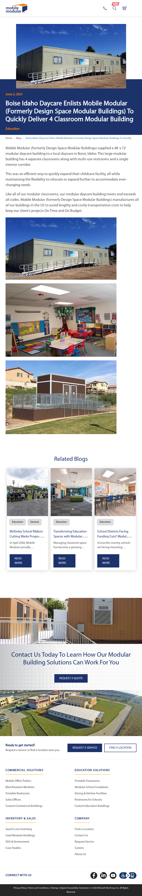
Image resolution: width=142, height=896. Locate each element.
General (34, 522)
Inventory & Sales (21, 818)
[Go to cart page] (124, 8)
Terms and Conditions (39, 888)
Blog (18, 138)
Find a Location (84, 829)
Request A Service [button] (84, 747)
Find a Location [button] (120, 747)
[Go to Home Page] (16, 8)
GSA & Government (17, 841)
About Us (80, 854)
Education (13, 129)
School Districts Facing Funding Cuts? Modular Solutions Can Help (113, 536)
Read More (18, 561)
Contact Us (81, 835)
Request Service (84, 841)
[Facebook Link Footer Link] (94, 875)
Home (9, 138)
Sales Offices (13, 799)
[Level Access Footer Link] (127, 875)
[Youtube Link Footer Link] (113, 875)
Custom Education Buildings (92, 806)
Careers (79, 848)
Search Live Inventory (19, 829)
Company (82, 818)
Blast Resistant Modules (20, 787)
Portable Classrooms (87, 781)
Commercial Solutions (24, 770)
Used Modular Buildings (20, 835)
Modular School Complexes (91, 787)
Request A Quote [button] (71, 678)
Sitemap (55, 888)
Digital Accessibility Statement (74, 888)
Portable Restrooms (18, 793)
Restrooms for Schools (88, 799)
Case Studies (13, 848)
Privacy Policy (20, 888)
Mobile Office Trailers (18, 781)
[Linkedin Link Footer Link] (104, 875)
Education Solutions (92, 770)
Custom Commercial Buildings (24, 806)
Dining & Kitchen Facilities (91, 793)
